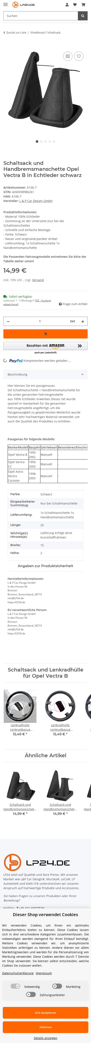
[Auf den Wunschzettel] (78, 56)
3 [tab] (45, 141)
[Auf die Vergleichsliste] (67, 56)
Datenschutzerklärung (18, 973)
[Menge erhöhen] (82, 321)
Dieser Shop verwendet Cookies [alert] (45, 914)
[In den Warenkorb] (6, 45)
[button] (67, 4)
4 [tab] (49, 141)
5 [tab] (54, 141)
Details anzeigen (45, 1038)
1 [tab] (37, 141)
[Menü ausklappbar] (5, 2)
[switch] (15, 986)
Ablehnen (45, 1027)
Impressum (44, 973)
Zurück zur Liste (16, 32)
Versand (38, 280)
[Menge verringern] (8, 321)
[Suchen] (83, 15)
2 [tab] (41, 141)
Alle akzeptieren (45, 1013)
